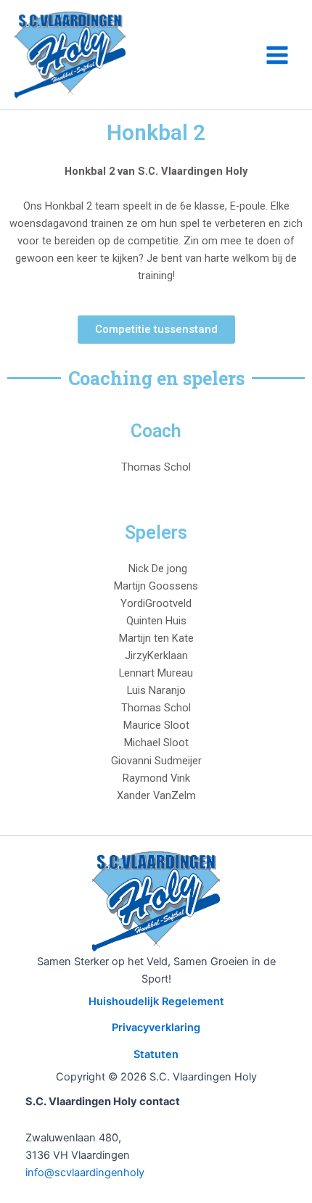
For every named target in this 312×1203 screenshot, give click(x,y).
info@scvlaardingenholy (84, 1172)
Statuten (156, 1054)
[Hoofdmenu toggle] (277, 55)
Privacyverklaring (156, 1027)
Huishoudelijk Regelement (156, 1001)
